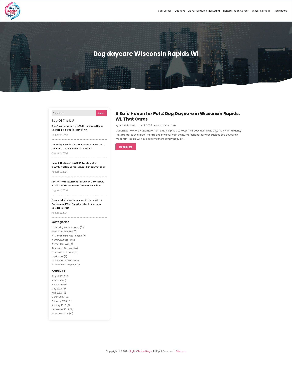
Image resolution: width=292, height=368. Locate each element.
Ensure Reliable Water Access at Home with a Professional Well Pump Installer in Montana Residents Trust (77, 204)
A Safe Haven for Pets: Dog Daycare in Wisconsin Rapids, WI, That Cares (177, 116)
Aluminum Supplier (62, 239)
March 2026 (58, 296)
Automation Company (64, 264)
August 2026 (58, 276)
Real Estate (165, 10)
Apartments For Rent (63, 252)
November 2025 (60, 313)
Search (101, 113)
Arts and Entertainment (64, 260)
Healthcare (280, 10)
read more (125, 147)
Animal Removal (60, 243)
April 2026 (57, 292)
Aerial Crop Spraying (62, 231)
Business (180, 10)
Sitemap (181, 351)
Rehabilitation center (236, 10)
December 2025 (60, 309)
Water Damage (261, 10)
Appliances (57, 256)
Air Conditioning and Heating (67, 235)
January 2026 (59, 305)
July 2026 (57, 280)
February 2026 (59, 301)
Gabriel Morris (127, 125)
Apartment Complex (63, 248)
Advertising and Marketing (204, 10)
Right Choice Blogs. (141, 351)
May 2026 (57, 288)
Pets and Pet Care (165, 125)
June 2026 (57, 284)
